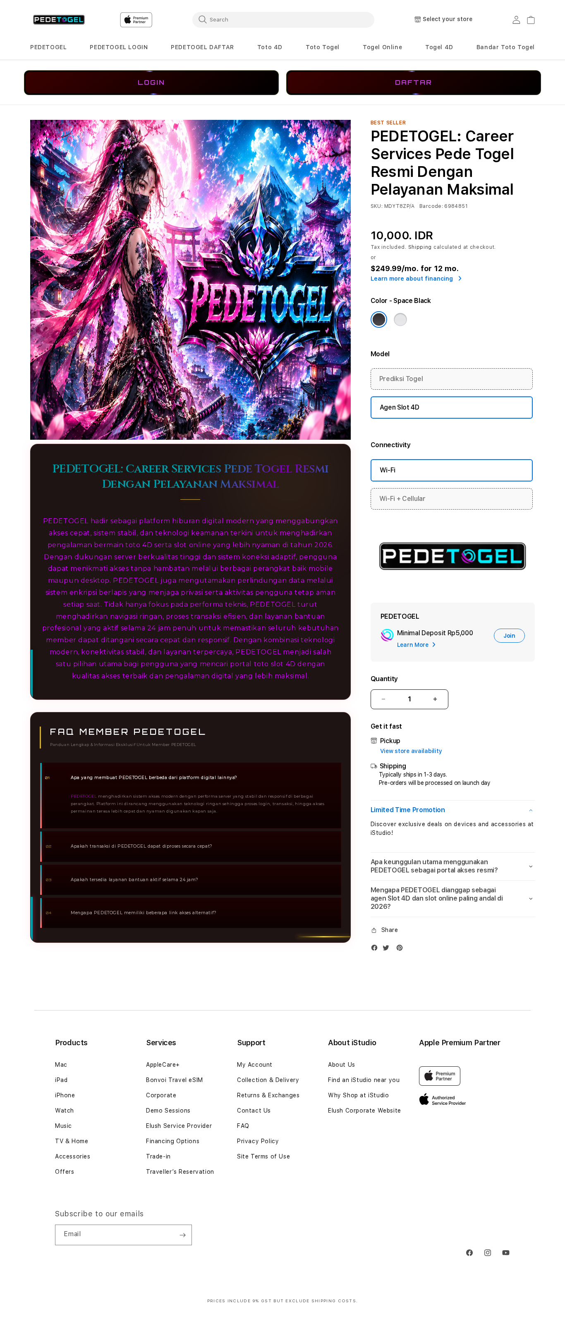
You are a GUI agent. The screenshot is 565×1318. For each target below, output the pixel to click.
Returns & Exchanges (268, 1095)
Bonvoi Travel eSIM (174, 1080)
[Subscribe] (182, 1235)
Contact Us (254, 1110)
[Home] (59, 20)
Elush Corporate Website (364, 1110)
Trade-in (158, 1156)
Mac (61, 1064)
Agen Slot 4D (399, 407)
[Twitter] (388, 950)
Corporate (161, 1095)
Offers (64, 1171)
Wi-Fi (387, 470)
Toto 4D (269, 47)
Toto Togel (323, 47)
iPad (61, 1080)
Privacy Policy (258, 1141)
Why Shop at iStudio (358, 1095)
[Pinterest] (401, 950)
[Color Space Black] (379, 319)
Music (63, 1126)
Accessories (73, 1156)
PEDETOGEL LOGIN (119, 47)
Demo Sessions (168, 1110)
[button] (48, 47)
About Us (341, 1064)
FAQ (243, 1126)
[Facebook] (376, 950)
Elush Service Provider (179, 1126)
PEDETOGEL (48, 47)
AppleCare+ (163, 1064)
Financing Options (172, 1141)
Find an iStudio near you (364, 1080)
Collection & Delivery (268, 1080)
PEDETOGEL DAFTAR (202, 47)
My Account (255, 1064)
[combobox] (283, 19)
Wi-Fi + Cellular (402, 499)
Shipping (420, 247)
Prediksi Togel (401, 379)
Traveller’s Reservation (180, 1171)
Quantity (384, 679)
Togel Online (382, 47)
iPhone (65, 1095)
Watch (64, 1110)
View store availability (411, 751)
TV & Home (71, 1141)
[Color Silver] (400, 319)
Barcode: (431, 206)
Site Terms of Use (263, 1156)
